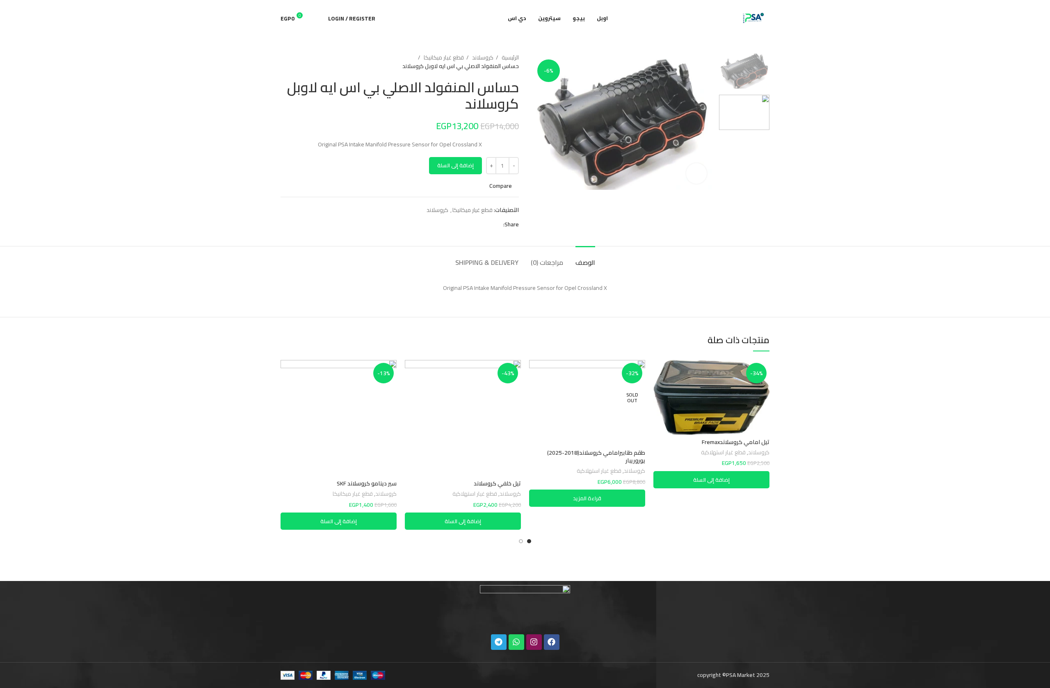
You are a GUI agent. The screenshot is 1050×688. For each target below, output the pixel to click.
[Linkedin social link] (468, 224)
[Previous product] (301, 62)
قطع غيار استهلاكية (723, 453)
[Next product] (285, 62)
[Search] (317, 18)
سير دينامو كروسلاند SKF (367, 483)
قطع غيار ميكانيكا (443, 57)
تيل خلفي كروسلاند (497, 483)
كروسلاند (482, 57)
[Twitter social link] (487, 224)
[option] (744, 71)
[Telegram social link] (458, 224)
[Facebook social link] (496, 224)
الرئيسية (509, 57)
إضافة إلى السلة (455, 165)
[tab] (585, 258)
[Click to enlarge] (696, 173)
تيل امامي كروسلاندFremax (735, 442)
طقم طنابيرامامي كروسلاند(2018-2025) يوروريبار (596, 456)
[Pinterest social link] (477, 224)
